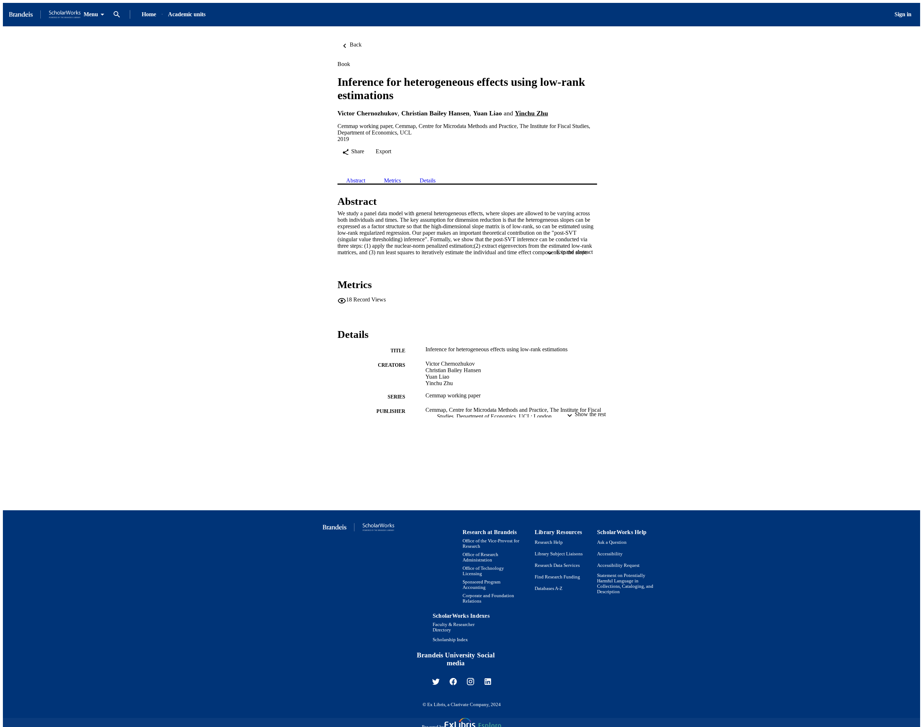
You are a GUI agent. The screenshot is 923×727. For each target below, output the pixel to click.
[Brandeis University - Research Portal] (45, 14)
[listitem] (436, 681)
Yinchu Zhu (531, 113)
